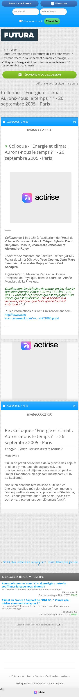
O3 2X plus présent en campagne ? (24, 562)
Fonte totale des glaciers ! (58, 563)
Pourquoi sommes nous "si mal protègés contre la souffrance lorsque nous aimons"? (34, 585)
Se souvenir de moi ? (32, 21)
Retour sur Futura (20, 3)
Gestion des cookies (56, 676)
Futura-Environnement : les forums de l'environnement (36, 53)
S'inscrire (59, 3)
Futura (15, 676)
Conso (38, 676)
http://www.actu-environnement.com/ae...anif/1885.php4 (32, 316)
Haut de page (56, 683)
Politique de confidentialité (30, 683)
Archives (26, 676)
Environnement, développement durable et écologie (34, 58)
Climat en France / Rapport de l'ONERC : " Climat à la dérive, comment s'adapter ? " (35, 601)
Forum (13, 49)
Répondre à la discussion (39, 75)
